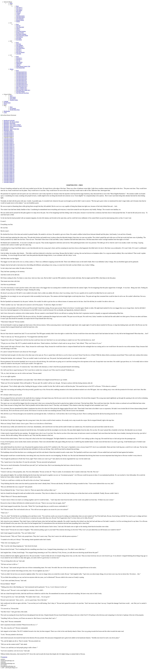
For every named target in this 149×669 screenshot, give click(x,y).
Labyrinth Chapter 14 (9, 150)
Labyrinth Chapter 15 (9, 151)
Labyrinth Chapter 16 (9, 152)
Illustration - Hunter (8, 127)
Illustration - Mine (8, 130)
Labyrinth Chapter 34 (9, 178)
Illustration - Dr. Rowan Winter (11, 122)
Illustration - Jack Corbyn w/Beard (12, 124)
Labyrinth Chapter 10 (9, 144)
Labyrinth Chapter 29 (9, 171)
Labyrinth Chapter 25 (9, 165)
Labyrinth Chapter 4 (9, 136)
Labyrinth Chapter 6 (9, 138)
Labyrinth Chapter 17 (9, 154)
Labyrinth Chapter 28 (9, 169)
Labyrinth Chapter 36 (9, 180)
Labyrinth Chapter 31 (9, 173)
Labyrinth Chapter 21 (9, 159)
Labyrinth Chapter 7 (9, 140)
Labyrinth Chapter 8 (9, 141)
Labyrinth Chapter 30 (9, 172)
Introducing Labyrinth (9, 120)
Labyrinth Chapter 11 (9, 145)
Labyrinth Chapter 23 (9, 162)
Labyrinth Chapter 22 (9, 161)
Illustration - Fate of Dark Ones (11, 129)
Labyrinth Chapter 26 (9, 166)
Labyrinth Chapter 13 (9, 148)
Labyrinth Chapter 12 (9, 147)
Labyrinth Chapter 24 (9, 164)
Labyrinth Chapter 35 (9, 179)
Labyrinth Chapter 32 (9, 175)
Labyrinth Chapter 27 (9, 168)
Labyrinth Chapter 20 (9, 158)
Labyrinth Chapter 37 (9, 182)
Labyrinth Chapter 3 (9, 134)
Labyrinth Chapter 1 (9, 131)
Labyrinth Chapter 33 (9, 176)
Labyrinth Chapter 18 (9, 155)
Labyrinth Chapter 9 (9, 143)
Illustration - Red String (9, 123)
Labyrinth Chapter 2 (9, 133)
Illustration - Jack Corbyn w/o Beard (13, 126)
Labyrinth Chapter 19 (9, 157)
